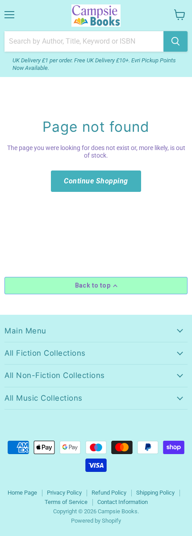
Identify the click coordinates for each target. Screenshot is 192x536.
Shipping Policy (155, 492)
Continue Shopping (96, 181)
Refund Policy (109, 492)
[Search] (175, 41)
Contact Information (122, 502)
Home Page (22, 492)
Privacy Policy (64, 492)
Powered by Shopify (96, 520)
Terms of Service (66, 502)
